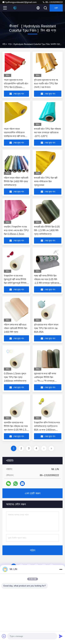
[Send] (60, 636)
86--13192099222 (54, 2)
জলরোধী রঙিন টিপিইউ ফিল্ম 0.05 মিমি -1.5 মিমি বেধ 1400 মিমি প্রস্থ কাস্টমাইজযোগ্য (47, 230)
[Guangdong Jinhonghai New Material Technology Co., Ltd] (15, 8)
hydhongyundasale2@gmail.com (21, 2)
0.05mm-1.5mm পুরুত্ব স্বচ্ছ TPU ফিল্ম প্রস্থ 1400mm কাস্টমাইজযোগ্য (15, 377)
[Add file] (4, 636)
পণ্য (9, 44)
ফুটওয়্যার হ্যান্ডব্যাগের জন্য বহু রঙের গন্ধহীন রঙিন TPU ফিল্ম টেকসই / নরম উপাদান (46, 83)
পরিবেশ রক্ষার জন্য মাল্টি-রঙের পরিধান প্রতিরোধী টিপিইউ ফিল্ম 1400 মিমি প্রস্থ (15, 328)
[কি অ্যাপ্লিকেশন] (15, 483)
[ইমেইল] (22, 484)
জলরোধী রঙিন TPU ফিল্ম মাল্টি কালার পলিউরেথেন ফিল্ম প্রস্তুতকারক (45, 181)
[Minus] (61, 569)
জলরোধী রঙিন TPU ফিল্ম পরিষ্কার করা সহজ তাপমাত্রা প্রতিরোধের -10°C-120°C (47, 132)
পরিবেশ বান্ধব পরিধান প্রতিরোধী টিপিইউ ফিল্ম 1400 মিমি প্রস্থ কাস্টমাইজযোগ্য (16, 181)
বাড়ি (3, 44)
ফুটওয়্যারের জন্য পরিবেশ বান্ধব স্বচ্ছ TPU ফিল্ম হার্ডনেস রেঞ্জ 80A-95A (46, 328)
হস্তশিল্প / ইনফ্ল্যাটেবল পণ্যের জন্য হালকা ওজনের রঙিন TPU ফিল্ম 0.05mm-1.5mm (16, 230)
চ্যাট (56, 8)
